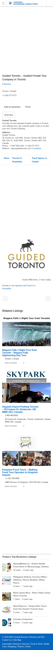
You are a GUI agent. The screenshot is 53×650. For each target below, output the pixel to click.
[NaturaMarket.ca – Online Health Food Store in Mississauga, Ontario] (6, 568)
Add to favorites (12, 107)
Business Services (21, 644)
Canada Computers (23, 619)
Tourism (20, 646)
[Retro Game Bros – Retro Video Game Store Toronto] (6, 597)
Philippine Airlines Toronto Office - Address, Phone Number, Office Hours (30, 580)
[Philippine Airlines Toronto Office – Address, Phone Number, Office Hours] (6, 581)
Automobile (7, 644)
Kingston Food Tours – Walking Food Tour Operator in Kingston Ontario (20, 472)
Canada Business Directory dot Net (29, 637)
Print (27, 107)
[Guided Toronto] (26, 254)
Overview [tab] (8, 115)
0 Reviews (6, 84)
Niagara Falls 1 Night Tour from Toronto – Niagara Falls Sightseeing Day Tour (19, 353)
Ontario (49, 3)
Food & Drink (36, 644)
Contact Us (7, 640)
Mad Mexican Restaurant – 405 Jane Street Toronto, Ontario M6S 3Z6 (5, 298)
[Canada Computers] (6, 623)
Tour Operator (17, 285)
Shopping (12, 646)
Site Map (17, 640)
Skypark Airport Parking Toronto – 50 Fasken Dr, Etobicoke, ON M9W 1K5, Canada (20, 409)
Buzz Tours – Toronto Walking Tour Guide (47, 298)
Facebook (37, 148)
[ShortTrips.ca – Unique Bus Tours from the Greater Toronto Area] (6, 610)
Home (6, 158)
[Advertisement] (26, 42)
